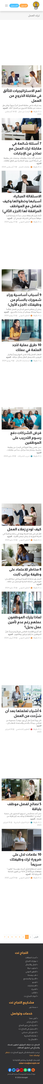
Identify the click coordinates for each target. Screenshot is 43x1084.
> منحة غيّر (33, 1007)
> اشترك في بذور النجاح (28, 1025)
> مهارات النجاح (31, 961)
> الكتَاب (35, 993)
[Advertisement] (21, 41)
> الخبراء (34, 989)
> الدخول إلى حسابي (30, 1032)
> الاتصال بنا (33, 1039)
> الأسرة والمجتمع (30, 978)
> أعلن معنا (33, 1018)
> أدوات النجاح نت (31, 996)
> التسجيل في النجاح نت (28, 1029)
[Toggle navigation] (6, 6)
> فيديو (35, 982)
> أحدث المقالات (31, 957)
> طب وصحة (33, 975)
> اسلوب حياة (32, 968)
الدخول (24, 5)
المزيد (5, 108)
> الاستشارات (33, 985)
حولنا (33, 1074)
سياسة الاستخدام (13, 1074)
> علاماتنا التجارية (31, 1036)
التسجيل (14, 5)
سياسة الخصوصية (25, 1074)
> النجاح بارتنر (32, 1022)
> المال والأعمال (31, 964)
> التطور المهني (32, 971)
